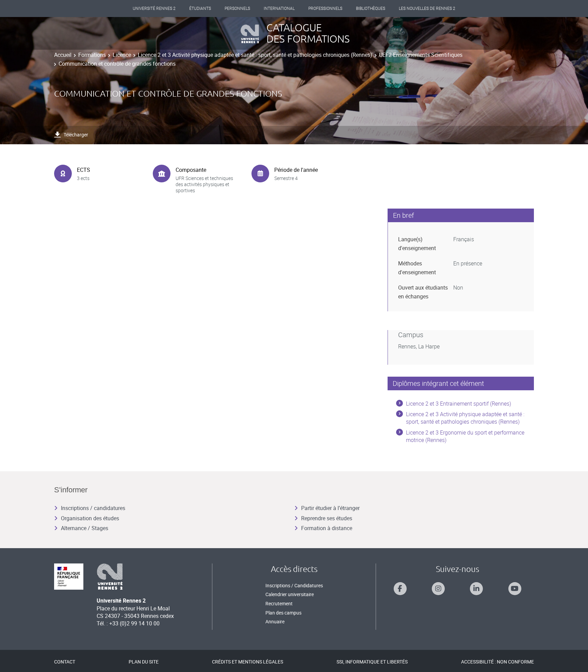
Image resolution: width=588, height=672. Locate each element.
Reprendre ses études (326, 518)
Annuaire (274, 621)
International (279, 8)
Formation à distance (326, 528)
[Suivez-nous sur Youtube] (514, 588)
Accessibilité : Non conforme (497, 661)
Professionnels (325, 8)
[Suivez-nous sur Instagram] (438, 588)
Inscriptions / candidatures (93, 508)
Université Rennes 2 (154, 8)
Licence (122, 55)
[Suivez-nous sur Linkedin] (476, 588)
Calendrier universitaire (289, 594)
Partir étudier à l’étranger (330, 508)
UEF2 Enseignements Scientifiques (420, 55)
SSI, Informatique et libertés (372, 661)
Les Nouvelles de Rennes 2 (427, 8)
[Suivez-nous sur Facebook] (400, 588)
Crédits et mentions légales (247, 661)
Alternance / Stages (84, 528)
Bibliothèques (370, 8)
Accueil (62, 55)
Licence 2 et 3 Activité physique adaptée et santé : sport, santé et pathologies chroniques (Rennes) (255, 55)
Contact (64, 661)
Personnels (237, 8)
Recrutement (279, 603)
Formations (92, 55)
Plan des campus (283, 612)
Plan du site (144, 661)
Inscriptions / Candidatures (294, 585)
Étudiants (200, 8)
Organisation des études (90, 518)
